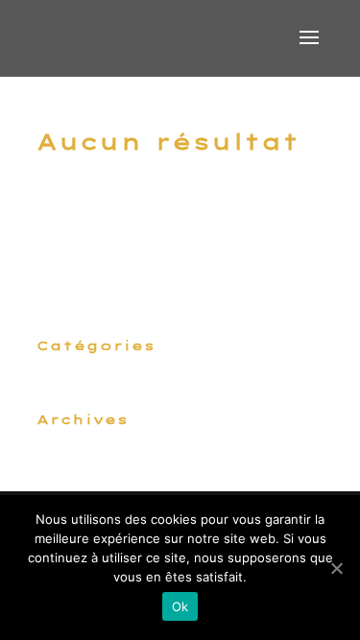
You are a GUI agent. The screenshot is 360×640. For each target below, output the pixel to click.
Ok (180, 606)
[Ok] (336, 568)
